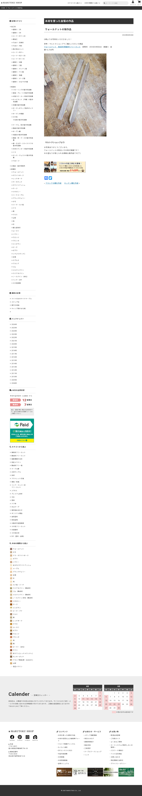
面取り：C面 (17, 65)
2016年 (14, 357)
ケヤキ (15, 624)
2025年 (14, 328)
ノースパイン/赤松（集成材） (23, 598)
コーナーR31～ (18, 52)
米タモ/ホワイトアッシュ (22, 565)
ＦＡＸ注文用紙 (116, 754)
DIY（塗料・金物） (18, 536)
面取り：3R (17, 29)
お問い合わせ (115, 757)
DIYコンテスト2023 (65, 750)
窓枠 (13, 500)
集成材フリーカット (19, 456)
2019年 (14, 347)
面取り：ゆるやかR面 (20, 82)
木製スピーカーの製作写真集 (23, 96)
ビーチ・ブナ (17, 611)
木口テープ (15, 507)
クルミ (15, 214)
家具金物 (15, 520)
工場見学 (87, 748)
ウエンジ (16, 237)
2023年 (14, 334)
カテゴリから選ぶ (74, 3)
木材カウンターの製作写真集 (23, 149)
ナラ (14, 208)
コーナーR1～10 (19, 59)
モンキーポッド (18, 656)
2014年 (14, 363)
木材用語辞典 (62, 760)
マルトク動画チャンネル (66, 744)
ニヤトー (16, 234)
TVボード (16, 161)
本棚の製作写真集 (19, 105)
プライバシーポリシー (118, 763)
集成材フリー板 (17, 465)
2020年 (14, 344)
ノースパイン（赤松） (20, 276)
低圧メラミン (16, 462)
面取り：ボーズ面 (19, 78)
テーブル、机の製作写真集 (22, 125)
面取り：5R (17, 33)
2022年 (14, 337)
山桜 (14, 218)
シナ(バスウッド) (19, 254)
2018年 (14, 350)
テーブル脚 (15, 469)
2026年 (14, 324)
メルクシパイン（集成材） (22, 594)
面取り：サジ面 (18, 72)
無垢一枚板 (15, 482)
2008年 (14, 383)
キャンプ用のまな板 (19, 308)
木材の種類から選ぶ (92, 3)
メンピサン (17, 244)
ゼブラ (15, 630)
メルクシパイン (18, 270)
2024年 (14, 331)
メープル (16, 568)
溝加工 (15, 39)
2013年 (14, 367)
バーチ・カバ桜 (18, 205)
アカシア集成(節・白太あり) (23, 660)
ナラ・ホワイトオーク (21, 555)
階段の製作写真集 (19, 128)
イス (14, 152)
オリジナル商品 (17, 513)
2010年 (14, 376)
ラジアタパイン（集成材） (22, 588)
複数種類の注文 (17, 459)
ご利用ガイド (115, 738)
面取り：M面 (17, 62)
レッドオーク (17, 178)
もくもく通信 (62, 747)
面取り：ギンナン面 (20, 69)
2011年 (14, 373)
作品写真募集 (62, 754)
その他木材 (15, 533)
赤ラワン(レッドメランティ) (23, 653)
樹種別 (13, 169)
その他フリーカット (19, 526)
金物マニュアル (63, 763)
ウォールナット (18, 172)
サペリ (15, 650)
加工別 (13, 26)
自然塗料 (15, 517)
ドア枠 (14, 503)
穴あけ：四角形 (18, 42)
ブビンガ (16, 241)
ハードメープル (18, 195)
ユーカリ (16, 231)
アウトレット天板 (18, 478)
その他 (15, 117)
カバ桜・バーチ (18, 585)
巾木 (13, 497)
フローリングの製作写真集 (22, 90)
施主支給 (87, 745)
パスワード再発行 (117, 750)
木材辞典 (61, 757)
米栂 (14, 257)
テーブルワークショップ (92, 751)
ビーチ (15, 247)
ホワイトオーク (18, 175)
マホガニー (17, 192)
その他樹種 (17, 283)
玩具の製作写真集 (20, 120)
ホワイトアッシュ (19, 185)
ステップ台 (15, 302)
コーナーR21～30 (19, 56)
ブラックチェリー (19, 198)
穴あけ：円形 (17, 46)
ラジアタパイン (18, 273)
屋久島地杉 (17, 227)
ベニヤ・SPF (17, 280)
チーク (15, 188)
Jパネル (14, 490)
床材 (13, 475)
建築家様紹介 (89, 742)
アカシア (16, 263)
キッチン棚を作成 (71, 183)
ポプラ (15, 250)
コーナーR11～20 (19, 36)
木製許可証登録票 (18, 523)
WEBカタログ (89, 738)
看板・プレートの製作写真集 (23, 93)
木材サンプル (16, 472)
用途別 (13, 87)
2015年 (14, 360)
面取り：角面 (17, 75)
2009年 (14, 380)
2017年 (14, 354)
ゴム (14, 267)
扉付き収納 (15, 305)
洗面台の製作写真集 (20, 135)
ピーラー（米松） (19, 647)
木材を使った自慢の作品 (66, 735)
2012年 (14, 370)
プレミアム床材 (17, 494)
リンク (86, 755)
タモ (14, 201)
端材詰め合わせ (17, 510)
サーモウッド (17, 182)
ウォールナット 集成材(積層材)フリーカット (62, 47)
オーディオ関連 (18, 114)
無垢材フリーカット (19, 452)
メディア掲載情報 (90, 735)
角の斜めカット (18, 49)
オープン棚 (17, 131)
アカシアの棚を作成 (53, 183)
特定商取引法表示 (117, 760)
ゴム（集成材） (18, 591)
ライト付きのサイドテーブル (22, 299)
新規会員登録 (115, 735)
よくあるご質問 (116, 742)
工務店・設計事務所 (18, 166)
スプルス (16, 260)
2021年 (14, 341)
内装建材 (15, 530)
